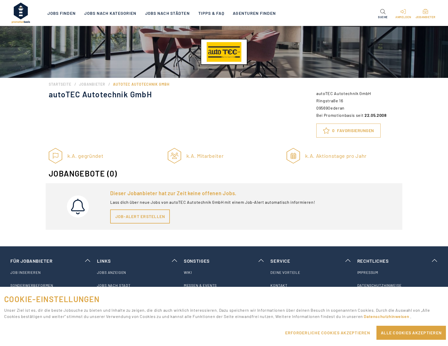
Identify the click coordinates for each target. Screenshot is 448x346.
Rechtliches (373, 261)
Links (104, 261)
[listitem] (50, 272)
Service (280, 261)
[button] (383, 13)
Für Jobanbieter (31, 261)
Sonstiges (197, 261)
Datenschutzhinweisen (387, 316)
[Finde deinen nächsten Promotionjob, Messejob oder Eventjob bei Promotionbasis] (20, 13)
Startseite (60, 84)
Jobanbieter (92, 84)
